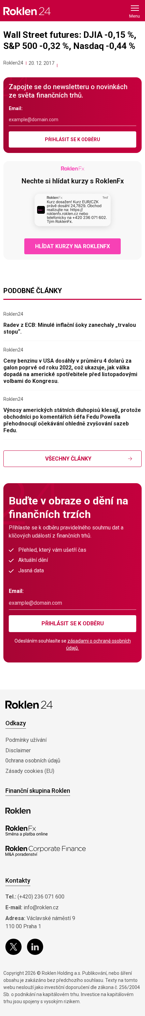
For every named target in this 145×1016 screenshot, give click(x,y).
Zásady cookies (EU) (29, 771)
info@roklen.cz (41, 907)
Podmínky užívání (26, 740)
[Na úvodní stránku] (27, 11)
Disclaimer (18, 750)
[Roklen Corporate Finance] (45, 851)
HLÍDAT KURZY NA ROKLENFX (72, 246)
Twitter (13, 947)
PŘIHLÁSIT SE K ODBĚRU (72, 139)
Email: (16, 108)
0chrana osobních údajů (32, 760)
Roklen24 (13, 63)
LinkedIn (35, 947)
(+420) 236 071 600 (41, 896)
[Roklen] (18, 810)
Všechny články (68, 458)
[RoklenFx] (26, 831)
